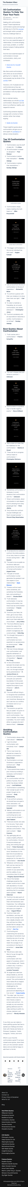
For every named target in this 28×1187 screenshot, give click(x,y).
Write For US (6, 1099)
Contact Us (5, 1095)
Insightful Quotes (7, 1151)
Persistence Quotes (8, 1115)
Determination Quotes (9, 1122)
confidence (16, 131)
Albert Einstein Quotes (9, 1166)
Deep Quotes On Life (8, 1139)
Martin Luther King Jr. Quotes (11, 1170)
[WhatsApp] (23, 1061)
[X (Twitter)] (10, 1061)
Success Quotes (7, 1124)
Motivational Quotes (8, 1146)
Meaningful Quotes (8, 1142)
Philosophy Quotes (8, 1137)
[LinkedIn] (18, 1061)
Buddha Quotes (6, 1161)
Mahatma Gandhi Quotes (9, 1164)
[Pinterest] (14, 1061)
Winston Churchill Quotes (10, 1173)
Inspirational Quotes (7, 19)
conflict (5, 80)
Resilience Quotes (7, 1117)
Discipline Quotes (7, 1129)
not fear (21, 100)
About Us (5, 1092)
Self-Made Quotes (7, 1148)
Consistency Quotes (8, 1120)
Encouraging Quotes (8, 1153)
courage (21, 29)
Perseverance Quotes (8, 1126)
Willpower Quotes (7, 1113)
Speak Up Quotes (12, 123)
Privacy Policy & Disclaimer (10, 1097)
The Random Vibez (10, 2)
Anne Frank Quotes (8, 1168)
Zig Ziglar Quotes (7, 1175)
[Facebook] (5, 1061)
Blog (3, 1104)
